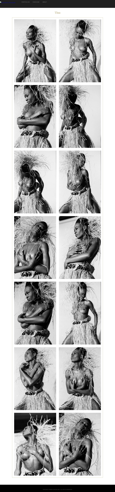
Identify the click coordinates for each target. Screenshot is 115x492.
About (45, 2)
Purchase (36, 2)
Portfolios (26, 2)
